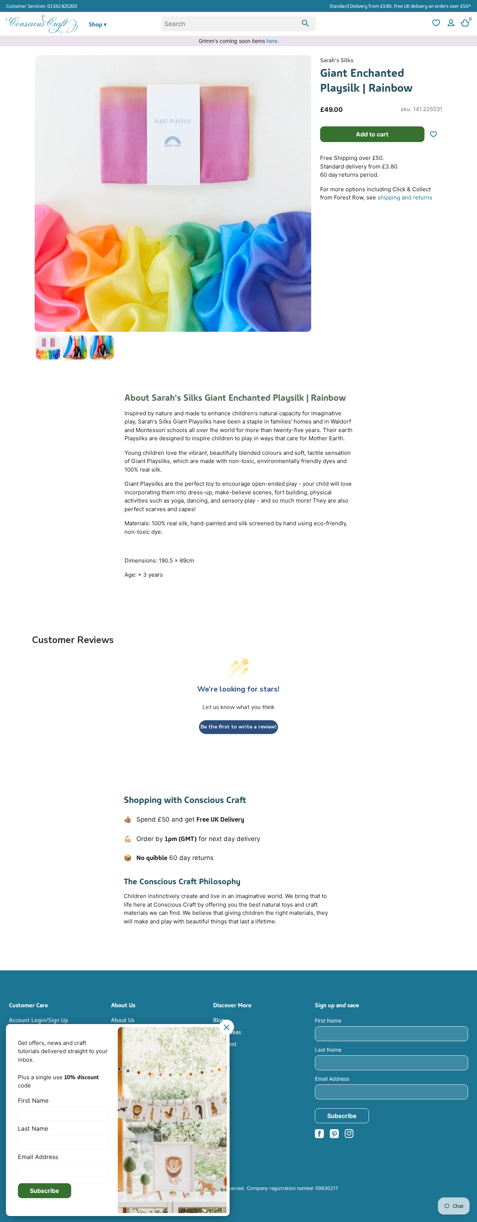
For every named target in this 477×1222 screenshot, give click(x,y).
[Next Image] (303, 209)
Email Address (332, 1078)
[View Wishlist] (435, 24)
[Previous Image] (42, 209)
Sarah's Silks (336, 59)
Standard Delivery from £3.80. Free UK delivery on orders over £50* (400, 5)
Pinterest (225, 1043)
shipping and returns (405, 197)
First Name (328, 1020)
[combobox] (238, 23)
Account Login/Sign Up (38, 1019)
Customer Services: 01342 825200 (41, 5)
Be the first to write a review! (238, 726)
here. (272, 41)
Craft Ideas (227, 1031)
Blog (219, 1019)
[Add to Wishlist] (436, 134)
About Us (123, 1019)
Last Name (328, 1049)
